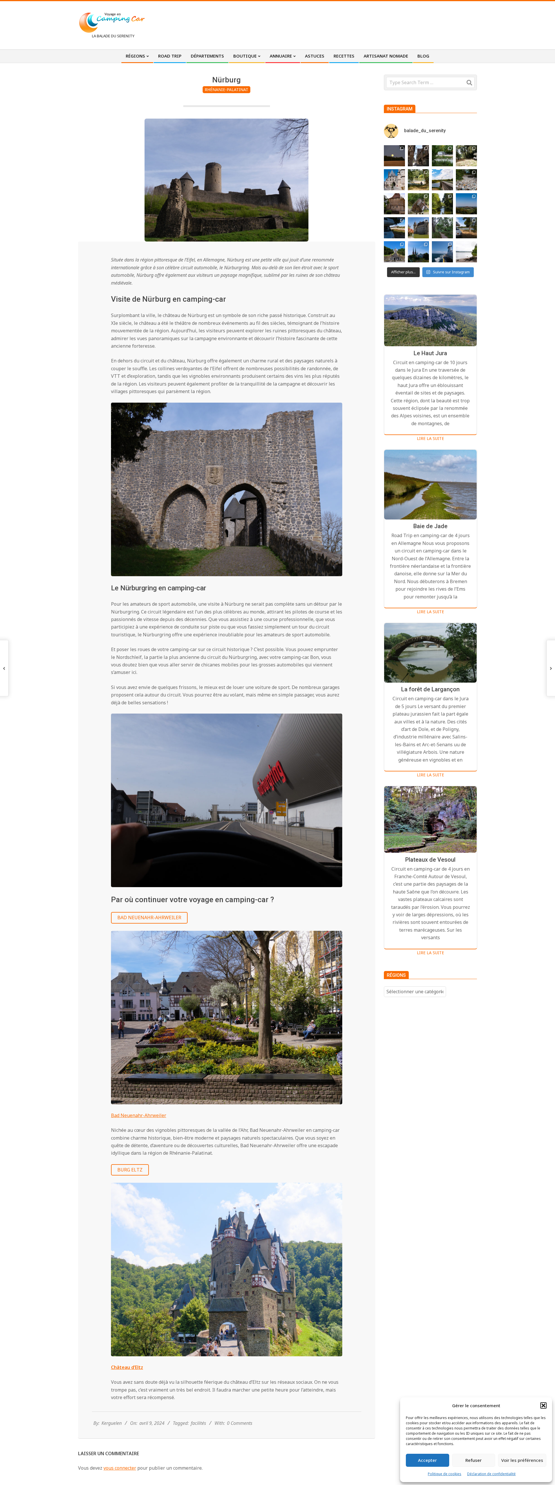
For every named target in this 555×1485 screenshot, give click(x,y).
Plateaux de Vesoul (430, 859)
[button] (543, 1405)
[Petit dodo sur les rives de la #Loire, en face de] (394, 227)
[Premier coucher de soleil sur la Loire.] (442, 227)
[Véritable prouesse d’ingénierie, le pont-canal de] (442, 179)
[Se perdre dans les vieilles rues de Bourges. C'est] (418, 155)
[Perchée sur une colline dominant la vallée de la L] (466, 203)
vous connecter (119, 1468)
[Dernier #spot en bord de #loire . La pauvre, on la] (466, 155)
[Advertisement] (370, 25)
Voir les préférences (522, 1460)
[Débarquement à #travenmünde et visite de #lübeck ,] (418, 251)
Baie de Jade (430, 526)
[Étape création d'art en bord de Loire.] (418, 179)
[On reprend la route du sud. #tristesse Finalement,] (442, 251)
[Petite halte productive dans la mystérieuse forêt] (442, 155)
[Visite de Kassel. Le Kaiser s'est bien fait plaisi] (394, 251)
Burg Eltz (130, 1170)
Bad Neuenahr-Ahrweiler (149, 917)
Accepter (427, 1460)
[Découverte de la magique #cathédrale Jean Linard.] (418, 203)
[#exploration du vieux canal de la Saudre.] (442, 203)
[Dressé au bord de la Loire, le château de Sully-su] (418, 227)
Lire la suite (430, 438)
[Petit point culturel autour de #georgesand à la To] (394, 203)
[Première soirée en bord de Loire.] (466, 227)
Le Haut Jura (430, 353)
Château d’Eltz (127, 1367)
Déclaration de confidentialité (491, 1473)
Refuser (473, 1460)
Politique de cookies (444, 1473)
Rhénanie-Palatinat (226, 89)
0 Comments (239, 1423)
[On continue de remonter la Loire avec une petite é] (394, 179)
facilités (198, 1423)
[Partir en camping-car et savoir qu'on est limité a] (466, 179)
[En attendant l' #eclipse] (394, 155)
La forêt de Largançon (430, 689)
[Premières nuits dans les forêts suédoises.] (466, 251)
